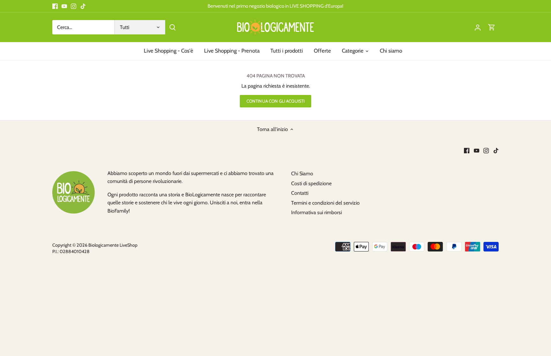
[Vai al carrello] (492, 27)
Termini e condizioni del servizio (325, 203)
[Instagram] (73, 6)
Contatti (299, 193)
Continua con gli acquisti (275, 101)
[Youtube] (64, 6)
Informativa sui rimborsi (316, 212)
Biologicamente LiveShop (112, 245)
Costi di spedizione (311, 183)
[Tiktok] (83, 6)
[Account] (478, 27)
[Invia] (172, 27)
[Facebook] (55, 6)
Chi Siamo (302, 174)
